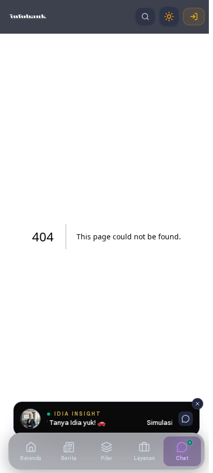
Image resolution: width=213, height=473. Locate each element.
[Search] (145, 16)
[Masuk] (194, 16)
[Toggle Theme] (169, 16)
